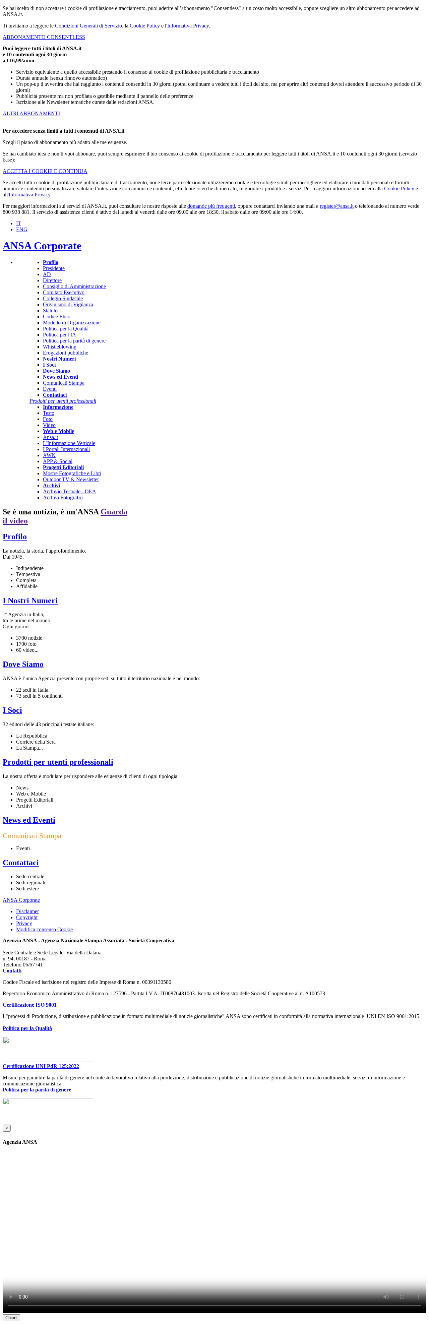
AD (47, 274)
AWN (49, 455)
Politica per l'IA (59, 334)
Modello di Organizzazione (72, 322)
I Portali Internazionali (66, 449)
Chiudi (11, 1317)
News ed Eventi (29, 820)
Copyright (27, 917)
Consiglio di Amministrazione (74, 286)
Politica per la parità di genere (74, 340)
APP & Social (57, 461)
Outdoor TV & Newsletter (71, 479)
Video (49, 425)
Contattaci (21, 862)
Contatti (12, 970)
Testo (48, 413)
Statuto (50, 310)
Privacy (24, 923)
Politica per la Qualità (65, 328)
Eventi (50, 389)
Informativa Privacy (188, 25)
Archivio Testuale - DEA (69, 491)
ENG (21, 229)
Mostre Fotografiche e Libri (72, 473)
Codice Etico (56, 316)
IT (18, 223)
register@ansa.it (337, 206)
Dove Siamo (23, 664)
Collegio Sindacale (63, 298)
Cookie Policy (145, 25)
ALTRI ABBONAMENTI (31, 113)
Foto (48, 419)
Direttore (52, 280)
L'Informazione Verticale (69, 443)
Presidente (54, 268)
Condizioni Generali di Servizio (88, 25)
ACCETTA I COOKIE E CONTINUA (45, 171)
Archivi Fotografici (63, 497)
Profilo (15, 536)
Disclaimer (27, 911)
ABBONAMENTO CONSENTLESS (44, 37)
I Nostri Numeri (30, 600)
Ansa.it (50, 437)
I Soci (12, 710)
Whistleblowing (59, 347)
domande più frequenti (211, 206)
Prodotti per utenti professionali (58, 762)
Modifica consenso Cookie (44, 929)
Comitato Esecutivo (63, 292)
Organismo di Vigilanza (68, 304)
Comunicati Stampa (63, 383)
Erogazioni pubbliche (65, 353)
